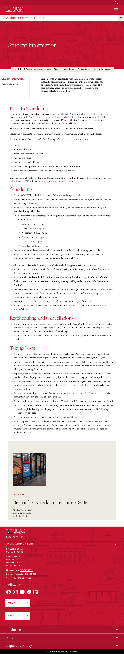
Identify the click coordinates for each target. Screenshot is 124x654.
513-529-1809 (26, 570)
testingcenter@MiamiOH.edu (57, 180)
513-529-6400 (24, 578)
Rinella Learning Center (64, 69)
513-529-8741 (20, 515)
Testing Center (84, 69)
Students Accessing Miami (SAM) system (49, 116)
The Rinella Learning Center (23, 18)
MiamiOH (17, 69)
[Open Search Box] (116, 2)
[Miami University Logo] (15, 9)
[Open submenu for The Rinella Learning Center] (121, 18)
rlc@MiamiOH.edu (22, 512)
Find (10, 637)
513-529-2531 (31, 574)
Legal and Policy (19, 645)
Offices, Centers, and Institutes (37, 69)
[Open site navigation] (116, 9)
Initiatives (14, 629)
